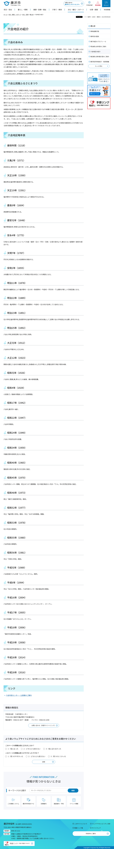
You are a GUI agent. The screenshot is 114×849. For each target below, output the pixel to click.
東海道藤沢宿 (94, 31)
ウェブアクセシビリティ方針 (101, 824)
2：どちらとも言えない (32, 749)
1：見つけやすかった (15, 756)
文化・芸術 (25, 14)
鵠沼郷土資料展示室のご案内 (99, 56)
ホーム (5, 14)
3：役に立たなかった (53, 749)
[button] (89, 3)
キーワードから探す (17, 790)
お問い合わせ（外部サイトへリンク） (44, 725)
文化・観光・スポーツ (15, 14)
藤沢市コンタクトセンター (72, 3)
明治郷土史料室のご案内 (98, 46)
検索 (73, 790)
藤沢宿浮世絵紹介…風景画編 (99, 62)
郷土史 (31, 14)
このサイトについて (80, 824)
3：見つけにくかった (58, 756)
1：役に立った (13, 749)
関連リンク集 (78, 828)
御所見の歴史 (94, 36)
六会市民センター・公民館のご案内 (19, 695)
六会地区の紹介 (95, 51)
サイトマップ (96, 828)
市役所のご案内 (91, 833)
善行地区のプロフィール (98, 41)
